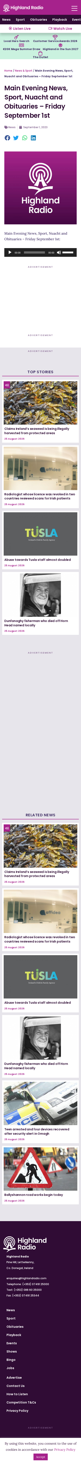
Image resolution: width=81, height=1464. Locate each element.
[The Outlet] (40, 53)
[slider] (68, 252)
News (6, 19)
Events (11, 1343)
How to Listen (17, 1394)
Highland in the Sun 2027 (60, 49)
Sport (20, 19)
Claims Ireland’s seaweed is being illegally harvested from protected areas (36, 431)
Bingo (11, 1360)
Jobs (10, 1368)
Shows (11, 1351)
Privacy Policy (17, 1411)
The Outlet (40, 57)
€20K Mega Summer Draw (21, 49)
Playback (59, 19)
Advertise (14, 1377)
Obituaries (38, 19)
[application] (40, 252)
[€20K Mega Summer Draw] (21, 45)
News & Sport (23, 70)
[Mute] (59, 252)
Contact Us (15, 1386)
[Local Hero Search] (16, 37)
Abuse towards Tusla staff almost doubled (37, 560)
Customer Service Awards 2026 (55, 41)
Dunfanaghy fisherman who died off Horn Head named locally (36, 623)
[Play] (10, 252)
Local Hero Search (16, 41)
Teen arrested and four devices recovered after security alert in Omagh (36, 1131)
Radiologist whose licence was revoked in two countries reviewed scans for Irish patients (39, 496)
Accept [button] (40, 1457)
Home (8, 70)
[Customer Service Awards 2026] (55, 37)
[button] (7, 138)
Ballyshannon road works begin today (33, 1195)
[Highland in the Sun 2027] (60, 45)
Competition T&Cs (21, 1402)
